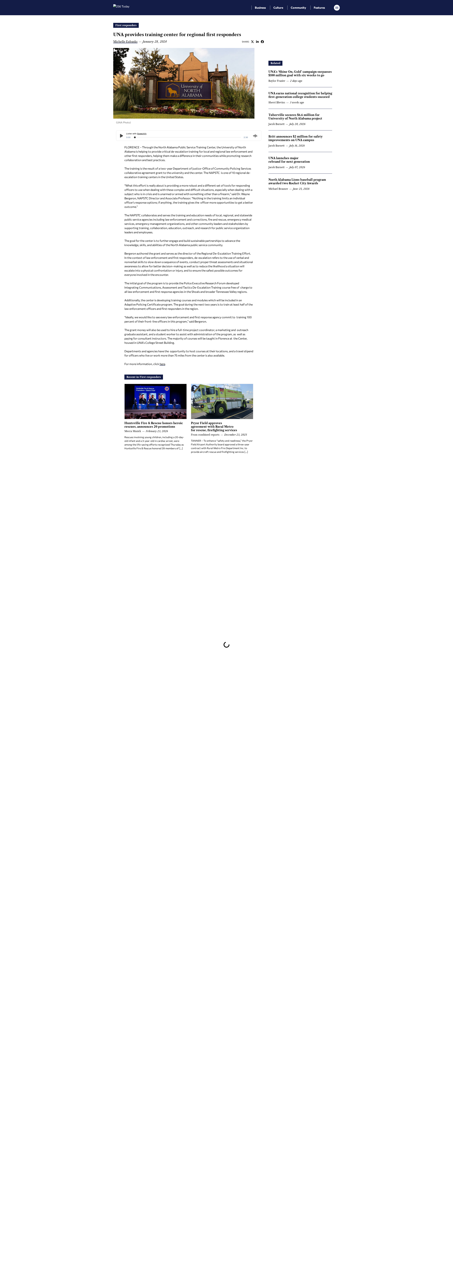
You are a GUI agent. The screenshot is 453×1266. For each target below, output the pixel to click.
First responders (126, 25)
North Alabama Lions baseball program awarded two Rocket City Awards (297, 181)
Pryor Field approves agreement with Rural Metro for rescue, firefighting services (214, 426)
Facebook (262, 42)
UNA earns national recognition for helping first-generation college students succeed (300, 95)
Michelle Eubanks (125, 41)
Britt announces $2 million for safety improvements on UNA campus (295, 138)
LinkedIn (257, 42)
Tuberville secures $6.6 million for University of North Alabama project (295, 116)
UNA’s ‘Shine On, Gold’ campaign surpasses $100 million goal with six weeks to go (300, 73)
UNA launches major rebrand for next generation (289, 159)
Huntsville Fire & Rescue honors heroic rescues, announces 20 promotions (153, 424)
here (162, 364)
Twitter (252, 42)
